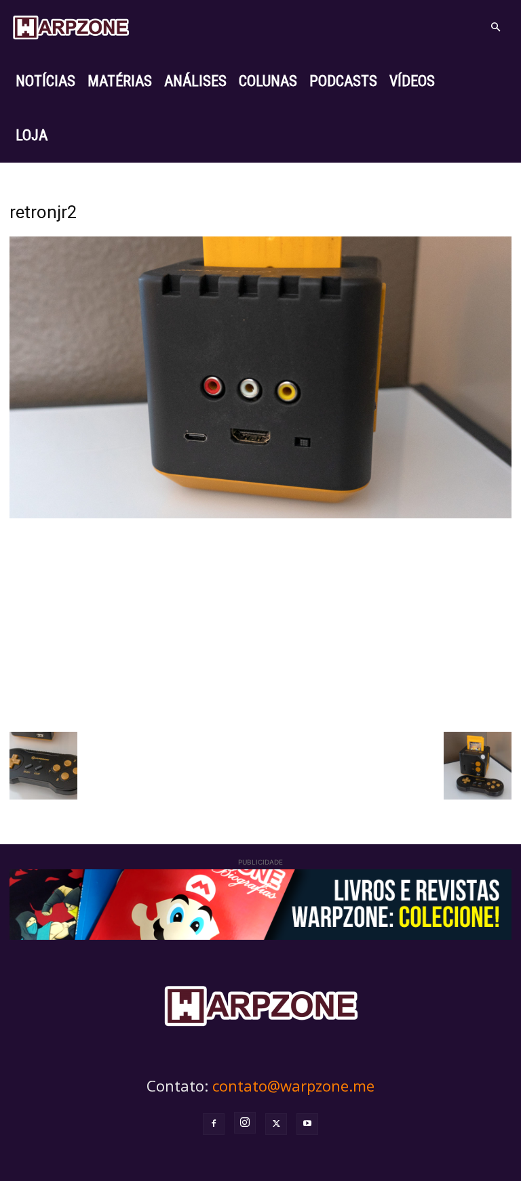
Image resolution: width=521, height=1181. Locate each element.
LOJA (31, 135)
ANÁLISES (195, 80)
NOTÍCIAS (45, 80)
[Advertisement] (260, 623)
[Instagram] (245, 1123)
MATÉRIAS (120, 80)
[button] (495, 27)
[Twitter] (276, 1124)
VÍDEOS (412, 80)
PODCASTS (343, 80)
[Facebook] (214, 1124)
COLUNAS (268, 80)
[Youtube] (307, 1124)
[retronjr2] (260, 514)
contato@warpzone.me (293, 1085)
